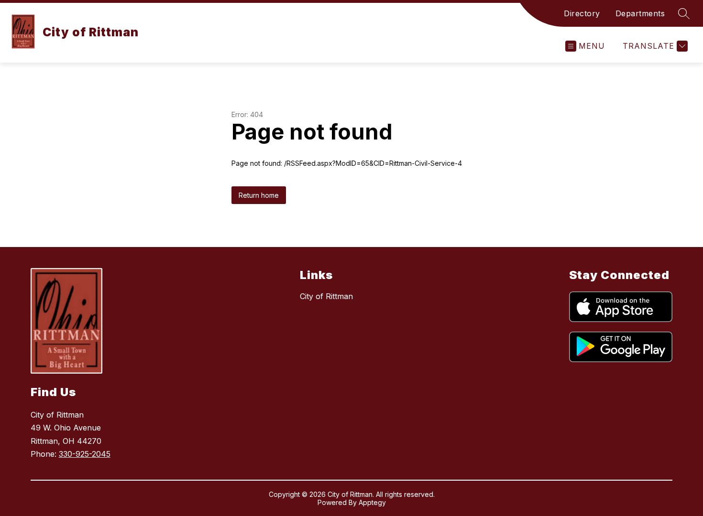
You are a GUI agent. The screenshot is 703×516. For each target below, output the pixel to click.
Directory (582, 13)
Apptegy (372, 502)
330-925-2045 (84, 454)
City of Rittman (326, 296)
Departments (640, 13)
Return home (259, 195)
